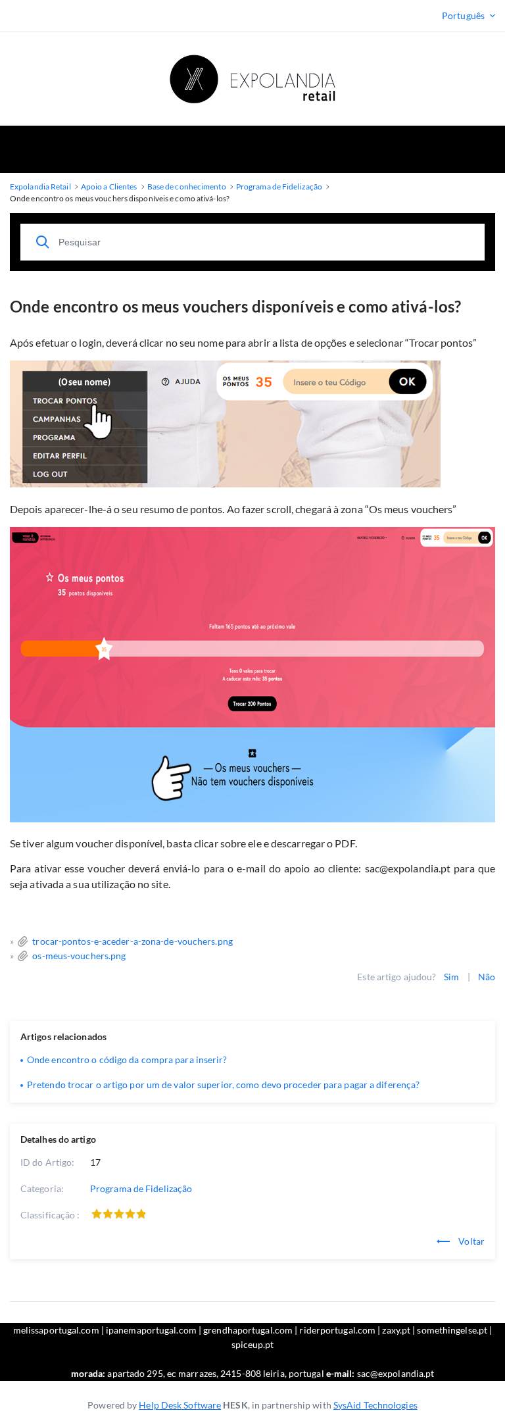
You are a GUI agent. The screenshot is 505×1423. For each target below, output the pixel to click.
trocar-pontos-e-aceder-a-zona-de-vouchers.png (132, 941)
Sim (451, 976)
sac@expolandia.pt (396, 1373)
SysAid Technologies (375, 1405)
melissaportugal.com (56, 1330)
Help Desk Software (180, 1405)
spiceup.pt (252, 1344)
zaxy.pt (396, 1330)
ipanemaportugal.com (151, 1330)
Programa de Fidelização (141, 1188)
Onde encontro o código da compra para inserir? (127, 1059)
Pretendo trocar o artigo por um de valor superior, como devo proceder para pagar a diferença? (223, 1084)
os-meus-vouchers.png (79, 955)
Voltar (470, 1241)
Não (486, 976)
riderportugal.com (337, 1330)
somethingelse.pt (452, 1330)
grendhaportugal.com (248, 1330)
